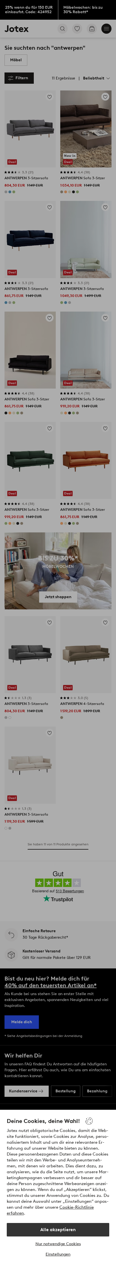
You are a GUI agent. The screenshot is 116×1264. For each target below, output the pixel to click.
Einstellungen (58, 1254)
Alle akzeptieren (58, 1229)
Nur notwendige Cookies (58, 1244)
